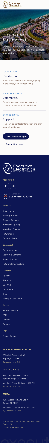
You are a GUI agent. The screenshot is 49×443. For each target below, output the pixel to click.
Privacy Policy (9, 336)
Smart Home (8, 211)
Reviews (6, 276)
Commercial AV (10, 250)
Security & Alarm (10, 215)
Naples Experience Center (17, 349)
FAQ (5, 315)
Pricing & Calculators (12, 298)
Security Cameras (11, 220)
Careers (6, 319)
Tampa (6, 394)
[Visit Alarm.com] (18, 196)
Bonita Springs (11, 369)
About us (7, 280)
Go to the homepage (16, 136)
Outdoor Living (10, 238)
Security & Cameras (12, 255)
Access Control (10, 259)
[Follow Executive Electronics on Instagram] (13, 186)
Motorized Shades (11, 229)
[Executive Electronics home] (12, 4)
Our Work (7, 285)
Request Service (10, 310)
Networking (8, 234)
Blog (5, 294)
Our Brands (8, 289)
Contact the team (14, 144)
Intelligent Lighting (11, 224)
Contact (6, 324)
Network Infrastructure (13, 264)
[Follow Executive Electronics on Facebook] (6, 186)
